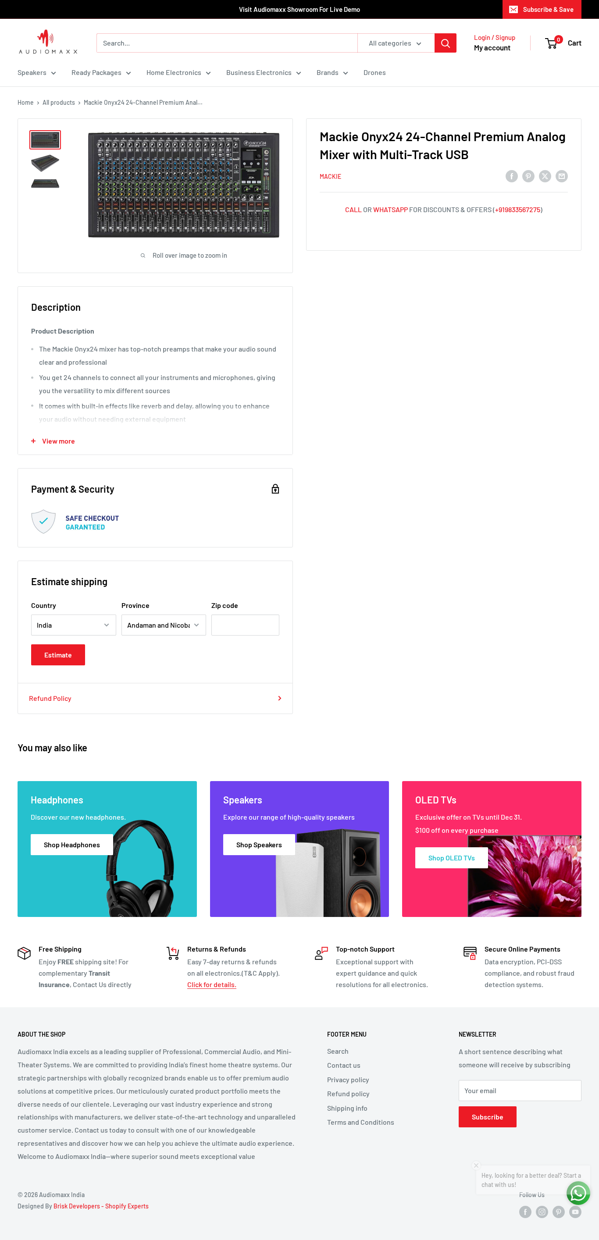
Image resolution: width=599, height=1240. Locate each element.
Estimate (58, 654)
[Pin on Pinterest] (528, 175)
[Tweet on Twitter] (545, 175)
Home (26, 102)
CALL (353, 209)
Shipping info (347, 1108)
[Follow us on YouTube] (575, 1211)
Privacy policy (348, 1079)
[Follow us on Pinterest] (559, 1211)
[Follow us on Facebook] (525, 1211)
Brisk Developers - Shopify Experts (101, 1206)
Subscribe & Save (548, 9)
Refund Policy (50, 698)
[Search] (445, 43)
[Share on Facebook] (512, 175)
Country (43, 605)
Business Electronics (259, 72)
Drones (375, 72)
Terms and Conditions (360, 1122)
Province (135, 605)
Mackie (330, 176)
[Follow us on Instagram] (542, 1211)
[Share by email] (562, 175)
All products (59, 102)
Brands (328, 72)
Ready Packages (96, 72)
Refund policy (348, 1093)
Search (338, 1051)
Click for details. (211, 984)
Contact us (343, 1065)
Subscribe (487, 1116)
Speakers (32, 72)
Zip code (224, 605)
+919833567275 (517, 209)
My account (492, 47)
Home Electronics (173, 72)
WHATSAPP (390, 209)
